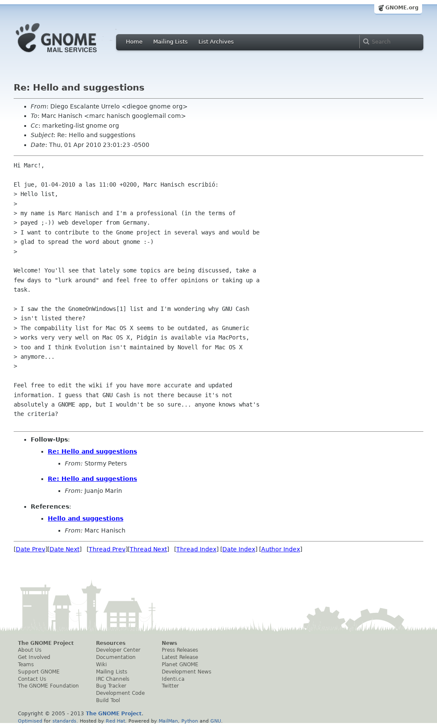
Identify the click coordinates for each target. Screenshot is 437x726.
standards (64, 720)
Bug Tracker (111, 686)
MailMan (168, 720)
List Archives (216, 41)
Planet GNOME (180, 664)
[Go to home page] (69, 54)
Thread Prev (107, 549)
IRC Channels (112, 679)
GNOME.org (402, 8)
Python (189, 720)
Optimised (30, 720)
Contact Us (32, 679)
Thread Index (196, 549)
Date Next (64, 549)
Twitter (170, 686)
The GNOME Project (46, 643)
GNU (215, 720)
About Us (29, 650)
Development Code (120, 693)
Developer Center (118, 650)
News (169, 643)
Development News (186, 672)
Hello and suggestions (85, 518)
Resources (110, 643)
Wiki (101, 664)
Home (134, 41)
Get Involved (34, 657)
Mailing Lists (170, 41)
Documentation (116, 657)
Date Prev (30, 549)
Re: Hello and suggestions (92, 451)
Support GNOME (39, 672)
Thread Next (148, 549)
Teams (26, 664)
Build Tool (108, 700)
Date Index (238, 549)
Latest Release (180, 657)
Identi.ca (173, 679)
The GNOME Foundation (48, 686)
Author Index (280, 549)
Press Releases (180, 650)
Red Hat (115, 720)
